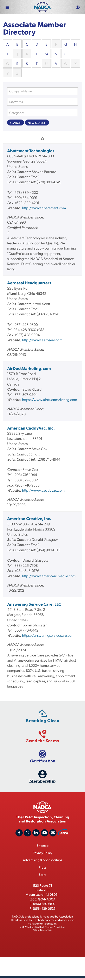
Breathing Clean (42, 720)
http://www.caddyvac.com (43, 490)
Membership (42, 781)
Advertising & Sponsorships (42, 860)
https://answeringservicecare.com (48, 635)
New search (37, 122)
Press (42, 867)
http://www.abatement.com (44, 207)
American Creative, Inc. (29, 518)
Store (42, 874)
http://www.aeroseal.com (42, 339)
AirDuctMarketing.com (29, 368)
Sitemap (42, 845)
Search (15, 122)
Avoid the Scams (42, 740)
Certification (42, 760)
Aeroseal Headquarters (29, 282)
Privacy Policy (42, 852)
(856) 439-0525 (44, 908)
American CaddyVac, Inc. (31, 428)
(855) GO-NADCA (42, 899)
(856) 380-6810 (44, 903)
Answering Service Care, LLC (34, 604)
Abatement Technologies (30, 150)
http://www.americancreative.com (49, 575)
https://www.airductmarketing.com (49, 399)
